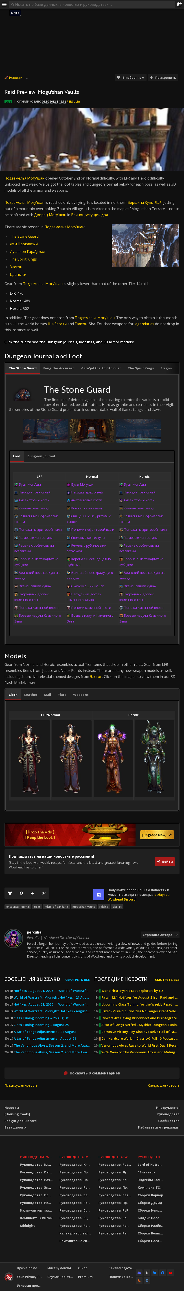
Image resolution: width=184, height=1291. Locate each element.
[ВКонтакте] (147, 1280)
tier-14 (117, 907)
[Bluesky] (10, 893)
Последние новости (120, 978)
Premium (85, 1277)
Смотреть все (77, 980)
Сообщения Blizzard (32, 978)
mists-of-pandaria (56, 907)
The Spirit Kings (23, 259)
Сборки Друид (150, 1203)
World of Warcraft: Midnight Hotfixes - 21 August (52, 997)
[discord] (98, 894)
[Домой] (8, 1280)
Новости (15, 77)
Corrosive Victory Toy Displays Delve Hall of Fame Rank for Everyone (140, 1032)
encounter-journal (18, 907)
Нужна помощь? (30, 1268)
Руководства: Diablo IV (151, 1157)
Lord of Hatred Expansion (151, 1164)
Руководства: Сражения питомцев (76, 1210)
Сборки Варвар (150, 1195)
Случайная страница (60, 1277)
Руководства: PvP (113, 1210)
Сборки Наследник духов (151, 1241)
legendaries (144, 323)
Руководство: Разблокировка (115, 1164)
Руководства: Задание (76, 1195)
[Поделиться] (179, 4)
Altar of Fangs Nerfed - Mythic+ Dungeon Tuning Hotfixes (140, 1025)
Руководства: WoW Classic (115, 1157)
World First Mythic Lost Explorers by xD (132, 991)
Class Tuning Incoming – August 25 (41, 1025)
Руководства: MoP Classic (76, 1157)
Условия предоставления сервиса (30, 1285)
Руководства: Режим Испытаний (76, 1225)
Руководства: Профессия (37, 1195)
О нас (82, 1268)
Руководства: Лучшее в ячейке (115, 1172)
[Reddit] (32, 893)
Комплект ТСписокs (151, 1187)
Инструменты (168, 1107)
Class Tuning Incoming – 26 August (41, 1018)
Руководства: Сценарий (76, 1218)
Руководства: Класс (37, 1164)
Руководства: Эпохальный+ (37, 1187)
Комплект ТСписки (36, 1218)
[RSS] (139, 1280)
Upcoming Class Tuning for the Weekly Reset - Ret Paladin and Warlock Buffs (140, 1004)
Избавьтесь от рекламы (159, 1127)
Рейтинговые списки (76, 1241)
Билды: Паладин (151, 1218)
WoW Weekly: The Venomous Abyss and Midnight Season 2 (140, 1052)
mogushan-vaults (83, 907)
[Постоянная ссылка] (43, 893)
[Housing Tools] (17, 1114)
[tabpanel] (92, 512)
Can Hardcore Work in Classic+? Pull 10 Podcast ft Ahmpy (140, 1039)
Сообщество (169, 1121)
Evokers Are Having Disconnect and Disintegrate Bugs (140, 1018)
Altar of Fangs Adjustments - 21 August (45, 1032)
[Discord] (139, 1272)
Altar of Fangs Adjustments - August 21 (45, 1039)
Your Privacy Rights (30, 1277)
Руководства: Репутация (76, 1203)
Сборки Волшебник (151, 1233)
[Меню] (4, 4)
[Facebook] (21, 893)
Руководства (168, 1114)
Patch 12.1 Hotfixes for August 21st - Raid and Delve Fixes (140, 997)
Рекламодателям (122, 1268)
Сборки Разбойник (151, 1225)
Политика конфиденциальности (122, 1277)
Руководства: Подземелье (76, 1180)
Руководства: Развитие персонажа (37, 1180)
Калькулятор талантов (37, 1210)
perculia (73, 101)
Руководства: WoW (37, 1157)
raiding (103, 907)
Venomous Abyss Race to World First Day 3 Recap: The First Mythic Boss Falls (140, 1045)
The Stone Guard (24, 236)
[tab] (22, 368)
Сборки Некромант (151, 1210)
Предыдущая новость (21, 1085)
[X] (147, 1272)
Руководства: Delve (36, 1172)
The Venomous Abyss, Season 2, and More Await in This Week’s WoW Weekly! (52, 1045)
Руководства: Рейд (36, 1203)
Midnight (27, 1225)
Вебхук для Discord (20, 1121)
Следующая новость (164, 1085)
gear (37, 907)
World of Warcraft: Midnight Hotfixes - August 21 (52, 1011)
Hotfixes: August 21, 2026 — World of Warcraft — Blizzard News (52, 991)
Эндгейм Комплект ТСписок (151, 1180)
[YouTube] (170, 1272)
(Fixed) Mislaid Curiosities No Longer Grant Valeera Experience (140, 1011)
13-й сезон (147, 1172)
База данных (15, 1127)
